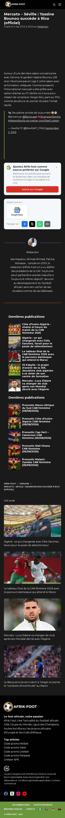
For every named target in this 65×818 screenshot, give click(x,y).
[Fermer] (56, 167)
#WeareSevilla (17, 120)
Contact (30, 809)
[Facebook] (6, 794)
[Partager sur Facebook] (25, 224)
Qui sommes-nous (21, 805)
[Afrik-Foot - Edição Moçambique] (53, 809)
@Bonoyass (29, 116)
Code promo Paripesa (17, 755)
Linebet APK (11, 759)
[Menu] (59, 4)
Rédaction (42, 26)
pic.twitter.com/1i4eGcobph (42, 120)
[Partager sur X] (32, 224)
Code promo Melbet (16, 743)
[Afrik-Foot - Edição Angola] (59, 809)
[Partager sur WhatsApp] (40, 224)
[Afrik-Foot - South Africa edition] (46, 809)
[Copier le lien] (47, 224)
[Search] (54, 4)
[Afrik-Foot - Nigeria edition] (40, 809)
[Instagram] (18, 794)
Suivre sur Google (32, 189)
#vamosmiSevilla (50, 116)
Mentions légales (13, 809)
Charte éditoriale (43, 805)
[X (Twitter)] (12, 794)
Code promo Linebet (16, 751)
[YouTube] (24, 794)
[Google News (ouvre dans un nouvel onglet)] (17, 211)
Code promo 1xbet (15, 747)
